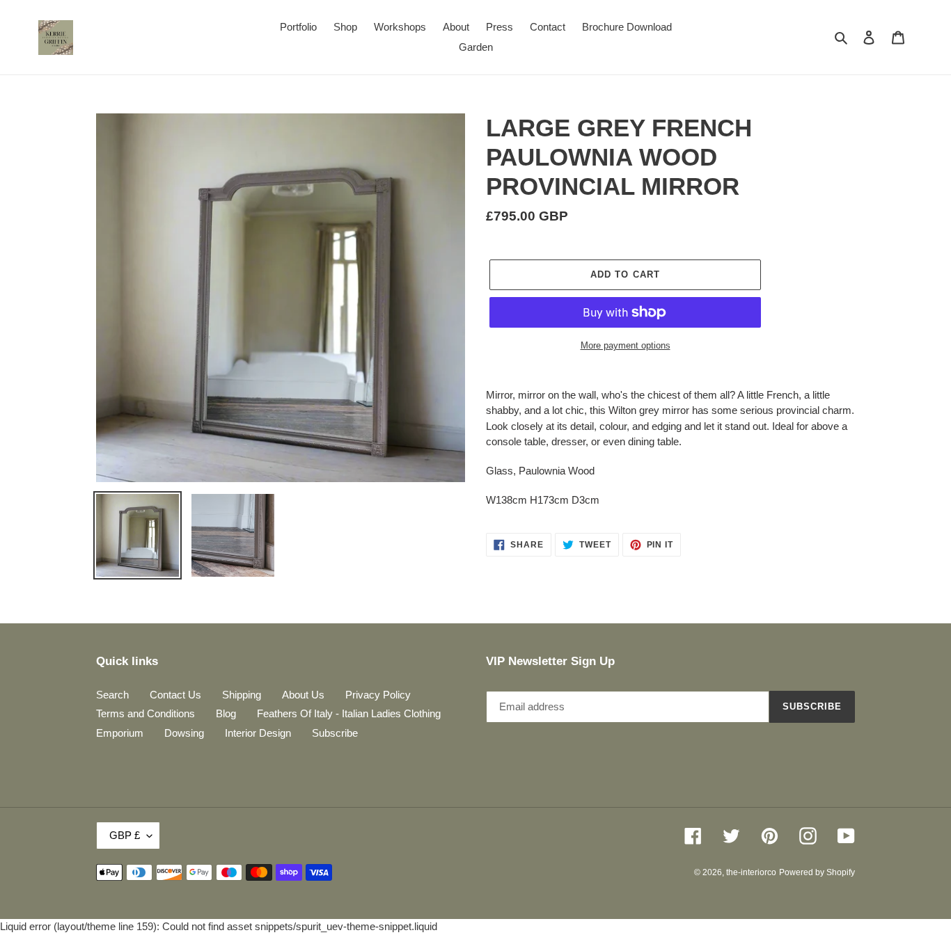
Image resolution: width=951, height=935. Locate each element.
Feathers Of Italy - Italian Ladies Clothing (349, 713)
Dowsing (184, 733)
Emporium (119, 733)
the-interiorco (751, 872)
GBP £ (124, 835)
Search (112, 695)
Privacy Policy (378, 695)
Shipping (241, 695)
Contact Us (175, 695)
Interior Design (258, 733)
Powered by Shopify (817, 872)
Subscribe (335, 733)
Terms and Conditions (145, 713)
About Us (303, 695)
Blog (226, 713)
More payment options (625, 345)
